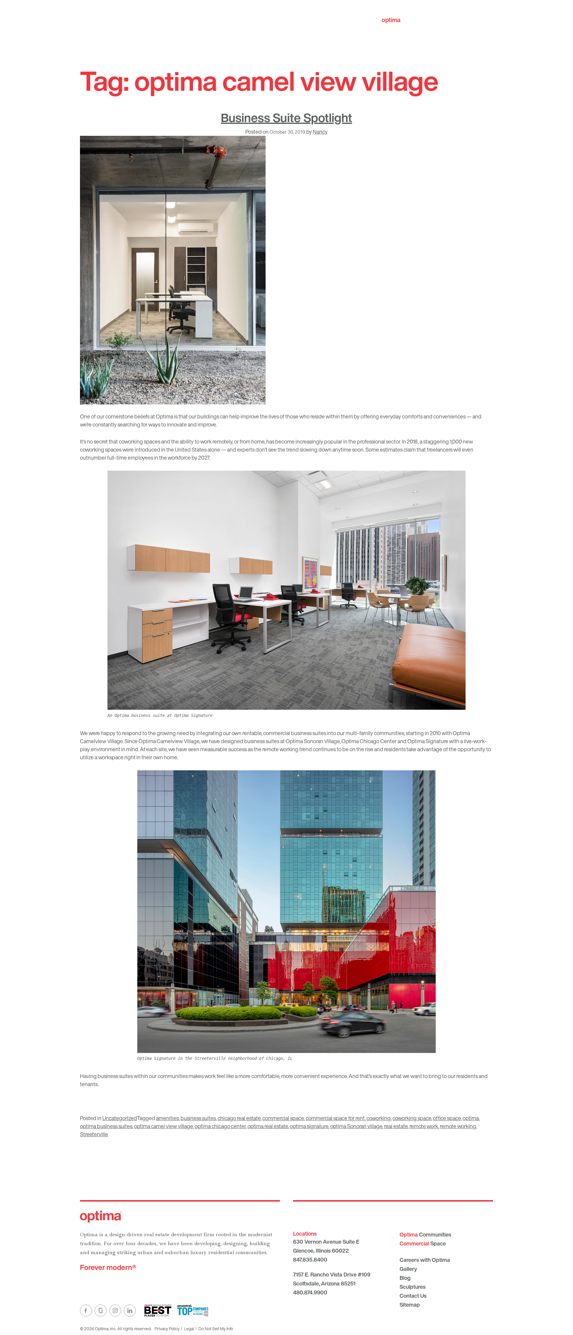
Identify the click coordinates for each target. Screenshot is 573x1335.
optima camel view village (163, 1126)
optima (471, 1118)
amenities (167, 1118)
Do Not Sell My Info (215, 1328)
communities (409, 20)
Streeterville (94, 1134)
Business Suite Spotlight (286, 117)
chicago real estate (239, 1118)
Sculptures (413, 1287)
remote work (423, 1126)
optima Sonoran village (356, 1126)
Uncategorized (119, 1118)
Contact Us (413, 1295)
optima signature (309, 1126)
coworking (378, 1118)
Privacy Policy (167, 1328)
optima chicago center (220, 1126)
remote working (458, 1126)
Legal (189, 1328)
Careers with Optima (425, 1260)
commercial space (283, 1118)
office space (447, 1118)
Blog (405, 1278)
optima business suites (106, 1126)
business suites (198, 1118)
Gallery (408, 1269)
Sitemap (410, 1304)
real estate (396, 1126)
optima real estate (267, 1126)
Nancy (320, 131)
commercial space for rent (335, 1118)
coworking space (411, 1118)
